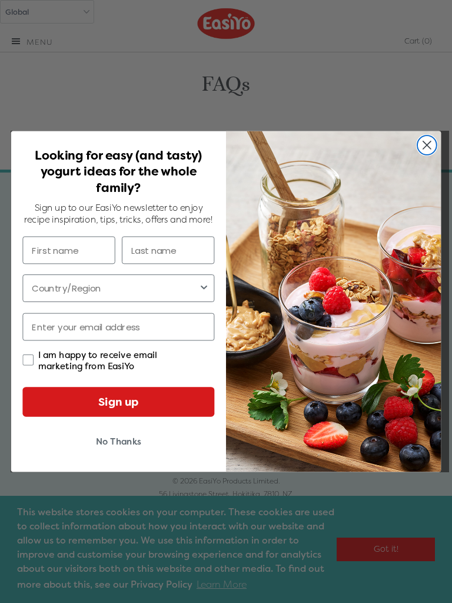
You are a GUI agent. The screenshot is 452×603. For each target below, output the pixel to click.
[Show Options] (204, 288)
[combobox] (115, 288)
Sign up (118, 402)
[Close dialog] (427, 145)
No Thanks (118, 442)
